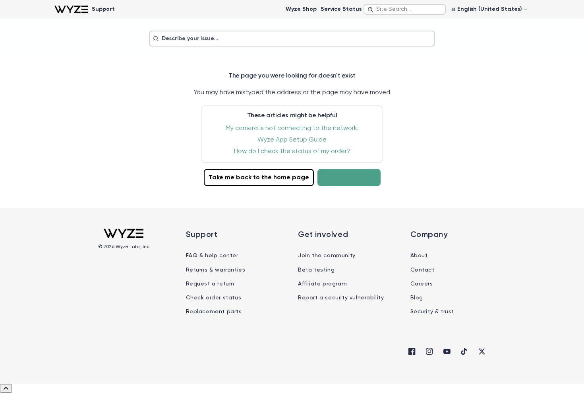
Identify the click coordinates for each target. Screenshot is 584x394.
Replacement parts (214, 311)
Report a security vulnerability (341, 298)
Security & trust (432, 311)
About (419, 255)
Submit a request (349, 178)
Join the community (327, 255)
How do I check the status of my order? (292, 151)
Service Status (341, 9)
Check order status (214, 298)
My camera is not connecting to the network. (292, 128)
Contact (422, 270)
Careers (421, 284)
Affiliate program (322, 284)
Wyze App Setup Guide (292, 140)
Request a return (210, 284)
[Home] (70, 9)
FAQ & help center (212, 255)
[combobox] (405, 9)
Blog (416, 298)
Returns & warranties (216, 270)
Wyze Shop (301, 9)
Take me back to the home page (259, 178)
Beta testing (316, 270)
